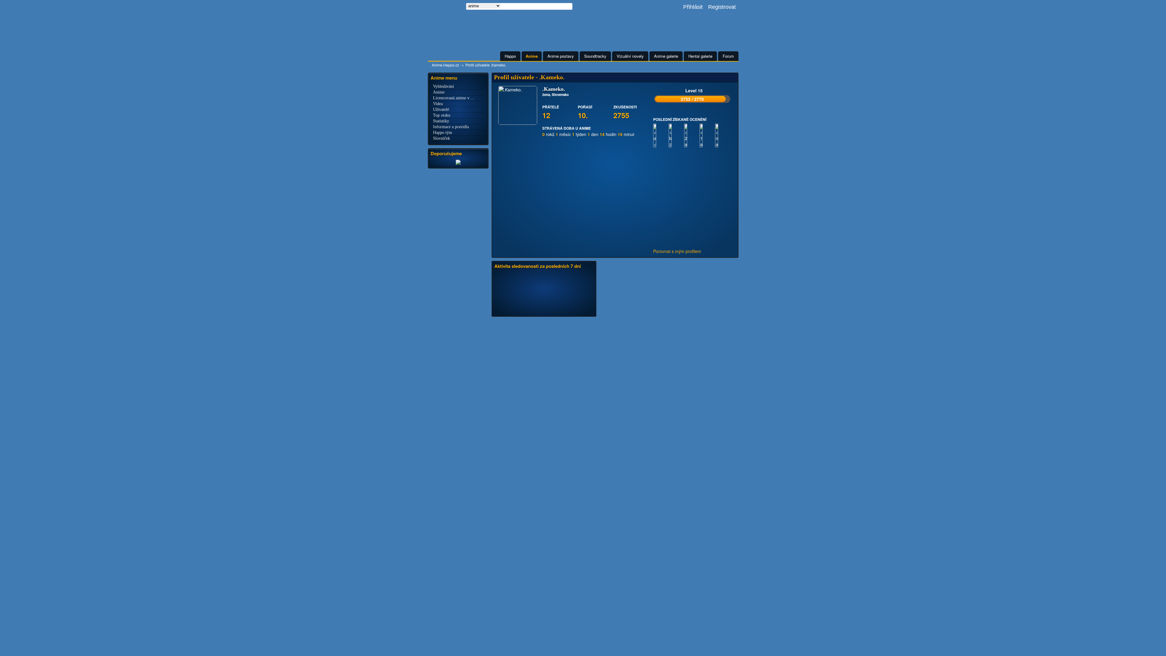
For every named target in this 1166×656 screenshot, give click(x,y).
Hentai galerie (700, 56)
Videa (438, 103)
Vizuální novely (630, 56)
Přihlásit (693, 7)
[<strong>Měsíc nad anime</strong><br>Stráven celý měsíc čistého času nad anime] (723, 186)
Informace (524, 323)
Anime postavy (560, 56)
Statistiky (441, 121)
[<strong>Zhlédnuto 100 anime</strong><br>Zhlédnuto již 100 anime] (707, 186)
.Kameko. (528, 355)
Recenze (640, 323)
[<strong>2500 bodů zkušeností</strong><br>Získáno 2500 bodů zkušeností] (676, 186)
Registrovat (722, 7)
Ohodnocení (600, 323)
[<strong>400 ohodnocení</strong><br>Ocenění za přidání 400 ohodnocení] (661, 186)
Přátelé (580, 323)
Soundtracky (595, 56)
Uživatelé (441, 109)
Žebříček (622, 323)
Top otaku (441, 115)
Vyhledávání (443, 86)
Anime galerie (666, 56)
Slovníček (441, 138)
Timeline (505, 323)
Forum (728, 56)
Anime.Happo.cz (445, 64)
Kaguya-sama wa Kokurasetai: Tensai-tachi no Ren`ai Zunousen (640, 407)
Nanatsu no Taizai (626, 373)
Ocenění (563, 323)
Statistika (544, 323)
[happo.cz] (458, 164)
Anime (532, 56)
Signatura (661, 323)
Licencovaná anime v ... (453, 98)
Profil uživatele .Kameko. (485, 64)
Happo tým (442, 132)
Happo (510, 56)
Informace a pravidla (451, 127)
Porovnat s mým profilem (677, 251)
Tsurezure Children (592, 555)
